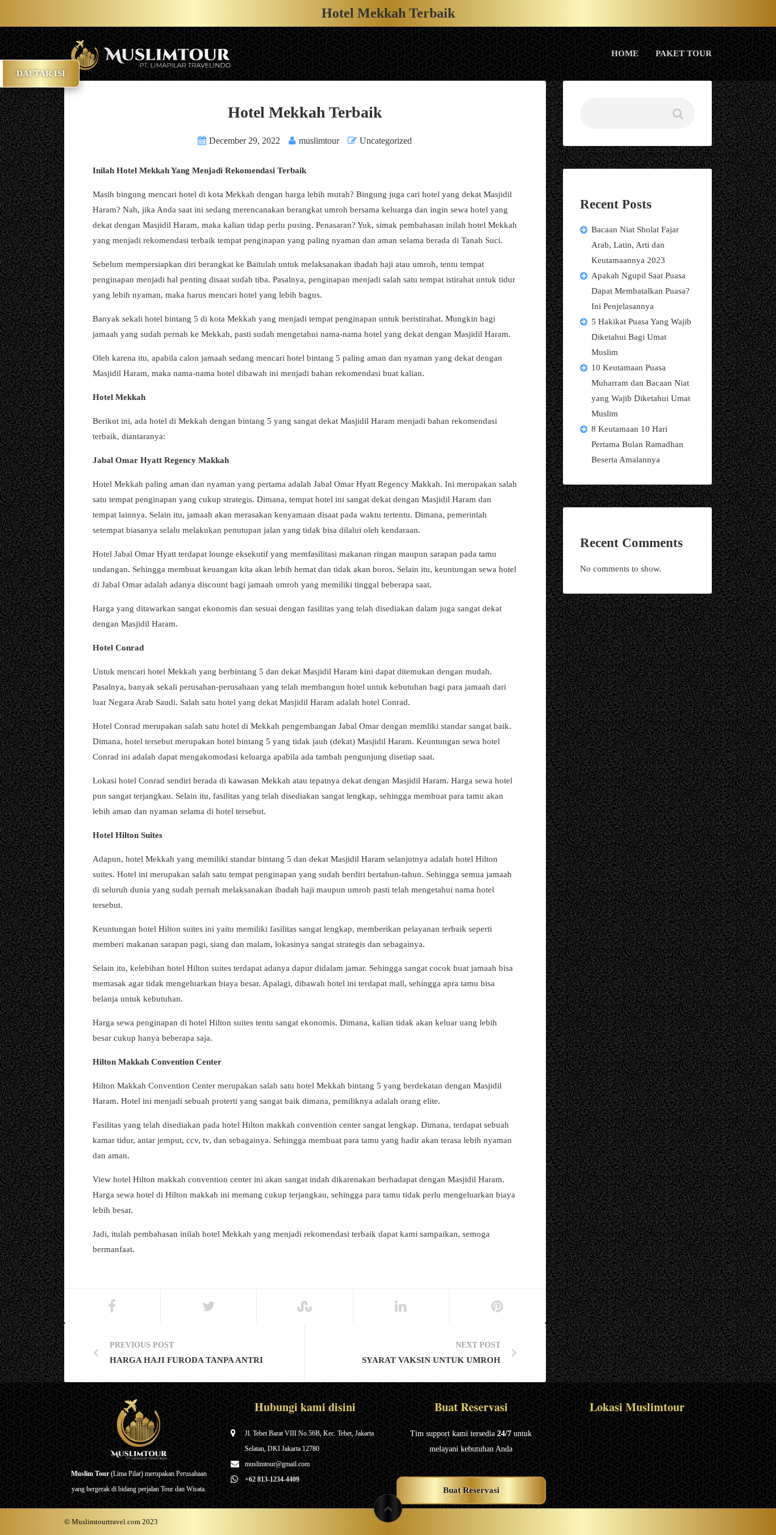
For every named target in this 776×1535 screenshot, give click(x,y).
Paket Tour (684, 53)
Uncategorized (386, 140)
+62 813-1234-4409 (272, 1479)
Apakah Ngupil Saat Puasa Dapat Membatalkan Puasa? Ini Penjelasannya (640, 291)
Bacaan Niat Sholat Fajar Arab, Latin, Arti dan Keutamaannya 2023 (635, 245)
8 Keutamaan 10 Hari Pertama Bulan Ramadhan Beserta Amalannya (637, 444)
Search (677, 118)
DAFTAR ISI (40, 73)
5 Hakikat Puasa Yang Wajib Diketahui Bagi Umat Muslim (641, 337)
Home (625, 53)
